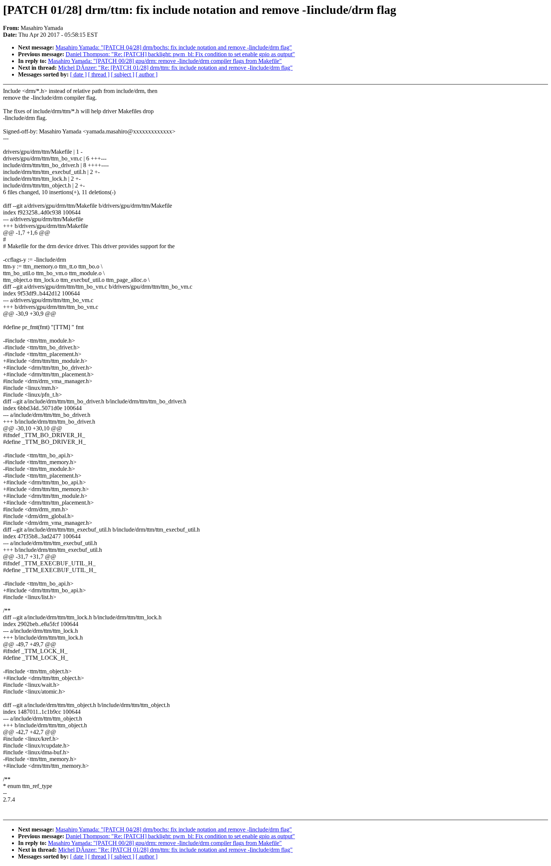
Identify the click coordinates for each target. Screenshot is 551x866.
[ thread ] (98, 74)
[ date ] (78, 74)
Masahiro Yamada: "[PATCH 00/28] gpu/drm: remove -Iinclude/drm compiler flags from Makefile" (165, 61)
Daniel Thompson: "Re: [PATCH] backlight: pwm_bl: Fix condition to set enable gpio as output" (180, 54)
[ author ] (146, 74)
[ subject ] (122, 74)
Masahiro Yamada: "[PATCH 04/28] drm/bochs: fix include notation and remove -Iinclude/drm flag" (173, 47)
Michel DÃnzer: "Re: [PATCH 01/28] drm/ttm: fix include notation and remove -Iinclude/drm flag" (175, 67)
